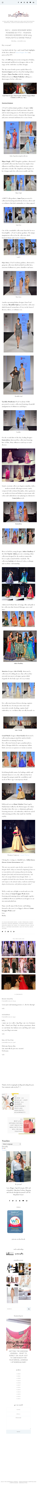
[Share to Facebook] (5, 931)
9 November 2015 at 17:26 (8, 1042)
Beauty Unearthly (7, 999)
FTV (19, 925)
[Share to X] (2, 931)
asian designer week (10, 922)
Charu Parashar (23, 922)
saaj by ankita (24, 926)
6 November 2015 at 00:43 (9, 1001)
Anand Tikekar (25, 855)
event (31, 922)
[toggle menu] (2, 2)
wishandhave (6, 1014)
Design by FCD (23, 1482)
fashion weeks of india (9, 925)
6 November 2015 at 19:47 (8, 1017)
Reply (3, 1008)
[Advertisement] (18, 1456)
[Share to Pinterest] (8, 931)
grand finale (25, 925)
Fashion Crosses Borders (10, 923)
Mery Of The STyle (8, 1040)
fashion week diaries (26, 923)
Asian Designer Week (22, 52)
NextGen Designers (12, 926)
